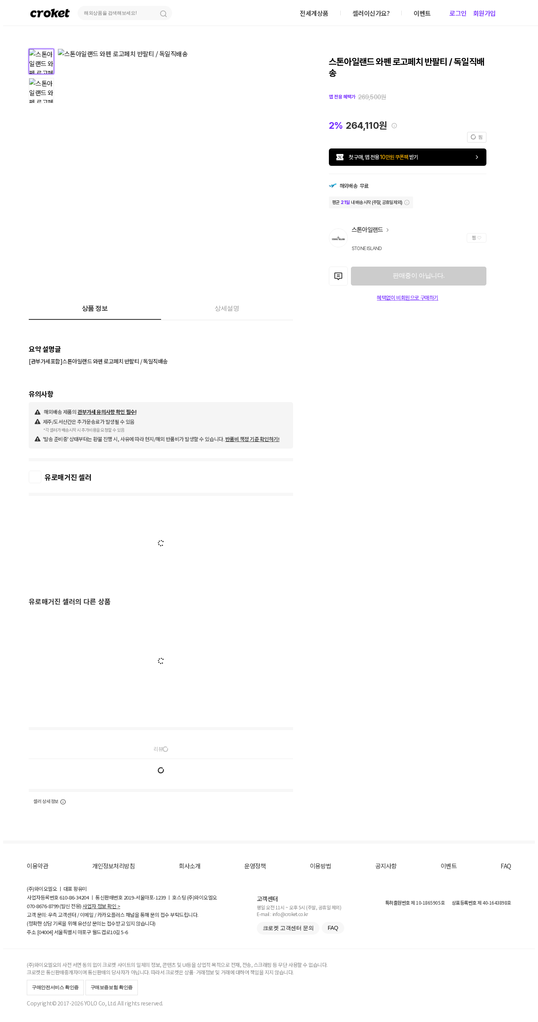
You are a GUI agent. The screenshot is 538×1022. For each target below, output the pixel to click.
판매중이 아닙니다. (418, 275)
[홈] (50, 13)
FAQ (506, 865)
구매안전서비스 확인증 (55, 987)
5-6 (124, 932)
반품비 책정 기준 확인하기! (252, 439)
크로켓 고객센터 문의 (288, 928)
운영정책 (254, 865)
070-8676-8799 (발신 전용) (54, 906)
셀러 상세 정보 (45, 801)
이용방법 (320, 865)
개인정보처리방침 (113, 865)
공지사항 (386, 865)
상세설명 (227, 308)
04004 (45, 932)
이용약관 (37, 865)
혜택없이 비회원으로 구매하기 (407, 298)
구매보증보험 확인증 (112, 987)
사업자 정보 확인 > (101, 906)
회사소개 (189, 865)
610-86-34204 (74, 897)
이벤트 (449, 865)
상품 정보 (95, 308)
